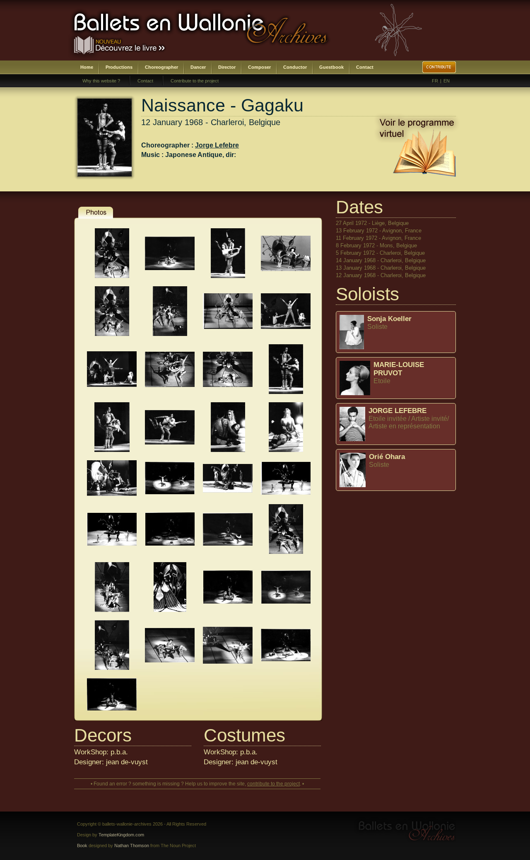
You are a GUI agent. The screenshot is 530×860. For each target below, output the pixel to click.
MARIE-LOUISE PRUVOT (398, 369)
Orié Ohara (387, 457)
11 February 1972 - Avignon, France (378, 238)
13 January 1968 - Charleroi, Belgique (381, 268)
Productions (119, 67)
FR (435, 80)
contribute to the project (273, 784)
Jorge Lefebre (217, 145)
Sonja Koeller (389, 319)
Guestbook (331, 67)
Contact (364, 67)
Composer (259, 67)
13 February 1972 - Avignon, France (379, 230)
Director (227, 67)
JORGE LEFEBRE (397, 411)
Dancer (198, 67)
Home (86, 67)
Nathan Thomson (131, 845)
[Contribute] (439, 67)
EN (446, 80)
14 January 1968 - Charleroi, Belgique (381, 260)
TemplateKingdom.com (121, 834)
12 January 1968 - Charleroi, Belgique (381, 275)
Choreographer (161, 67)
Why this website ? (101, 80)
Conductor (295, 67)
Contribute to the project (195, 80)
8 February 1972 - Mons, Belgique (376, 245)
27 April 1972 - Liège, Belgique (372, 223)
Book (82, 845)
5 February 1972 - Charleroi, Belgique (380, 253)
